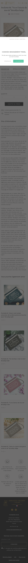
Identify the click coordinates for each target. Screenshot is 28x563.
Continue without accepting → (18, 39)
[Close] (14, 281)
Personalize (7, 61)
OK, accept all (19, 61)
